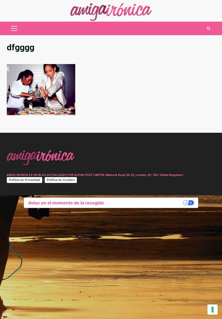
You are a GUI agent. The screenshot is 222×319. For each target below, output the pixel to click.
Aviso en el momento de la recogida (66, 202)
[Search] (208, 28)
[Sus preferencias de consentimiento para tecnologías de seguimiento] (212, 309)
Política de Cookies (61, 180)
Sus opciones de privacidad (146, 202)
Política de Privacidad (24, 180)
